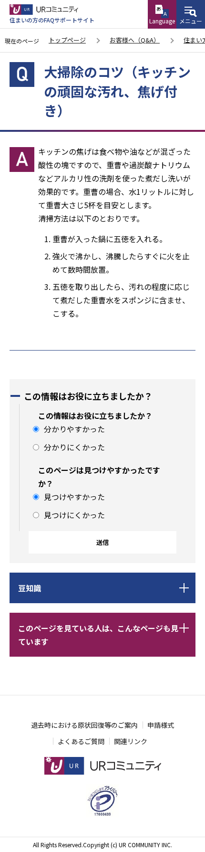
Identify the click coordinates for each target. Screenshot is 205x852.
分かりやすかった (74, 429)
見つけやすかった (74, 496)
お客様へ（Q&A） (135, 39)
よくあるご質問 (81, 741)
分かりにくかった (74, 447)
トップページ (67, 39)
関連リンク (130, 741)
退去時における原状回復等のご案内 (84, 725)
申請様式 (160, 725)
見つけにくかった (74, 515)
